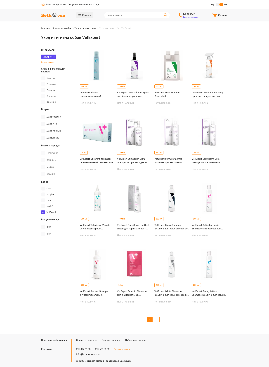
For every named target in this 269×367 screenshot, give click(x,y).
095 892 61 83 (83, 349)
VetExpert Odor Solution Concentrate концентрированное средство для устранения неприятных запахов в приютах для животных (171, 94)
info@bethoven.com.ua (88, 354)
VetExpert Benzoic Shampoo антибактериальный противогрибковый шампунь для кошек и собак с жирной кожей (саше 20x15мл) (133, 293)
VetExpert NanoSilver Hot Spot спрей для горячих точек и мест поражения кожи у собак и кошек (133, 227)
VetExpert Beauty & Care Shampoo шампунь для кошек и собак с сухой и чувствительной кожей (209, 293)
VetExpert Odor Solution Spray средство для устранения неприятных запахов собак (207, 94)
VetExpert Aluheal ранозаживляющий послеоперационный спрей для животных (95, 94)
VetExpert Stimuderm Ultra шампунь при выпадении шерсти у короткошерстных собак (207, 160)
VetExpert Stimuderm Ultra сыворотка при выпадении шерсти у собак (132, 160)
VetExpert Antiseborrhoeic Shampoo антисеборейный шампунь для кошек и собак (207, 227)
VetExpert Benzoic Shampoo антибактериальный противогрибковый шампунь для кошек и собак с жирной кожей (96, 293)
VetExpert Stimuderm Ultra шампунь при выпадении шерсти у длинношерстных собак (169, 160)
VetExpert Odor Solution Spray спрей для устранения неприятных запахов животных (133, 94)
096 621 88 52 (102, 349)
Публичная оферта (135, 340)
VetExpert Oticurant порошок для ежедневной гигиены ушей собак (97, 160)
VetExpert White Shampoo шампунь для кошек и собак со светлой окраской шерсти (171, 293)
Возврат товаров (111, 340)
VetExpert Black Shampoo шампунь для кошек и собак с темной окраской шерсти (171, 227)
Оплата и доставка (86, 340)
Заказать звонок (190, 17)
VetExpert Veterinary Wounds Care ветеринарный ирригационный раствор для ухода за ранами (96, 227)
